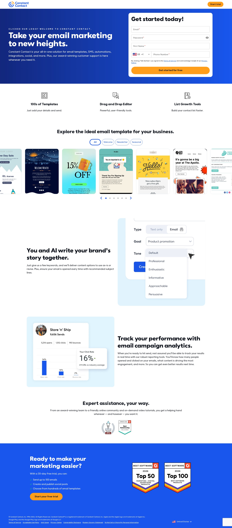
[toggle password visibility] (207, 37)
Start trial (215, 4)
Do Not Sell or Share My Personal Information (122, 523)
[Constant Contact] (19, 4)
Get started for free (170, 70)
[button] (95, 142)
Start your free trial (46, 496)
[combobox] (141, 54)
